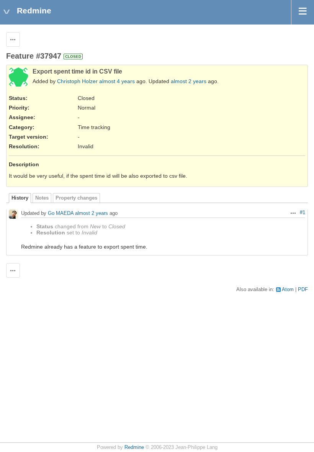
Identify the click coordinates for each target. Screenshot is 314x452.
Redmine (134, 447)
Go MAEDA (61, 213)
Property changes (76, 198)
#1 (302, 212)
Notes (42, 198)
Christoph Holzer (77, 81)
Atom (288, 289)
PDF (303, 289)
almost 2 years (188, 81)
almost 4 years (117, 81)
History (19, 198)
